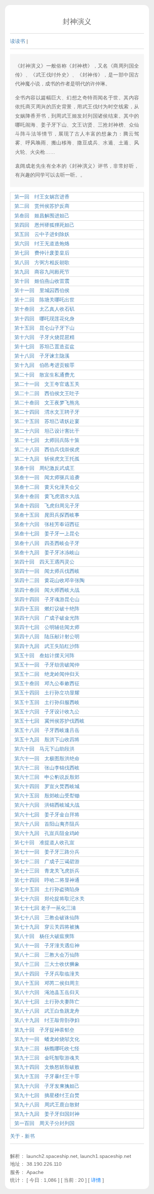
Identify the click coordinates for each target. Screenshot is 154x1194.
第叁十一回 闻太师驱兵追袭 (47, 477)
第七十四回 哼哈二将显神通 (47, 880)
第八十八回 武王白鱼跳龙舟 (47, 1011)
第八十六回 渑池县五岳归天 (47, 992)
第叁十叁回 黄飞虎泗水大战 (47, 496)
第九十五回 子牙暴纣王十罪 (47, 1076)
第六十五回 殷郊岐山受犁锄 (47, 796)
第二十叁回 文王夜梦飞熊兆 (47, 403)
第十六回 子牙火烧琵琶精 (44, 337)
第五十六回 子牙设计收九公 (47, 711)
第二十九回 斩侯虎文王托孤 (47, 459)
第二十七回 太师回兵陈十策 (47, 440)
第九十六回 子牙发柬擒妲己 (47, 1086)
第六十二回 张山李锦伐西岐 (47, 768)
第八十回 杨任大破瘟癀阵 (44, 936)
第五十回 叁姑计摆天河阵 (44, 655)
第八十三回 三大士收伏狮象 (47, 964)
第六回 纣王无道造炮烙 (41, 243)
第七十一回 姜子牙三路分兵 (47, 852)
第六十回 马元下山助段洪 (44, 749)
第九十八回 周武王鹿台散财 (47, 1104)
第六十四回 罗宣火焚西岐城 (47, 786)
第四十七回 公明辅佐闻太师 (47, 627)
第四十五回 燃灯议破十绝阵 (47, 608)
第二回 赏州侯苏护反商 (41, 206)
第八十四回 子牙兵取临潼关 (47, 974)
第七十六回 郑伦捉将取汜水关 (49, 898)
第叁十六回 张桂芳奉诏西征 (47, 524)
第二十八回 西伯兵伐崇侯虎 (47, 449)
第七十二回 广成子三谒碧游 (47, 861)
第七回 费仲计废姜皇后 (41, 253)
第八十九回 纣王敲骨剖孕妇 (47, 1020)
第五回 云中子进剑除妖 (41, 234)
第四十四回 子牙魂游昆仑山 (47, 599)
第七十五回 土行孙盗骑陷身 (47, 889)
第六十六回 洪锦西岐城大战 (47, 805)
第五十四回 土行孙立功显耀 (47, 693)
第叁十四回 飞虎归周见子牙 (47, 505)
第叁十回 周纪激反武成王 (44, 468)
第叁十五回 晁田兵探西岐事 (47, 515)
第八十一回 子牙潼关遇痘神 (47, 945)
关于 (15, 1136)
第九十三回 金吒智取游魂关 (47, 1058)
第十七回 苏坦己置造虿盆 (44, 346)
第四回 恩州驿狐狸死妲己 (44, 225)
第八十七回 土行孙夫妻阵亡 (47, 1001)
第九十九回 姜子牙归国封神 (47, 1114)
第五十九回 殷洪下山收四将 (47, 739)
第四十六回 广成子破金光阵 (47, 618)
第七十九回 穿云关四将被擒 (47, 927)
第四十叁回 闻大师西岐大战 (47, 590)
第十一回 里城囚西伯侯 (41, 290)
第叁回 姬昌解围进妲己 (41, 215)
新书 (30, 1136)
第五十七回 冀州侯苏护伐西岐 (49, 721)
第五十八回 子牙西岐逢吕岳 (47, 730)
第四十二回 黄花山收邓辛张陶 (49, 580)
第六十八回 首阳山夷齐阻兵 (47, 824)
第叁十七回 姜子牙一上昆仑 (47, 533)
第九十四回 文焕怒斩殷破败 (47, 1067)
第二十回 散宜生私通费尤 (44, 375)
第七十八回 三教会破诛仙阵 (47, 917)
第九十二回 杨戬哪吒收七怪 (47, 1048)
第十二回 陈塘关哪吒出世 (44, 300)
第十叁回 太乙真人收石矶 (44, 309)
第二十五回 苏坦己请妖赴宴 (47, 421)
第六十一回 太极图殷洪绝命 (47, 758)
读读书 (17, 41)
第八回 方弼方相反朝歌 (41, 262)
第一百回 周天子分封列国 (44, 1123)
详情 (96, 1180)
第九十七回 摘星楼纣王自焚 (47, 1095)
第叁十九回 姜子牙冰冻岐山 (47, 552)
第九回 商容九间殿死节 (41, 272)
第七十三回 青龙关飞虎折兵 (47, 871)
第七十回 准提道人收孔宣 (44, 842)
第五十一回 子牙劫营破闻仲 (47, 665)
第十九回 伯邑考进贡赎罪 (44, 365)
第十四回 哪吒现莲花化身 (44, 318)
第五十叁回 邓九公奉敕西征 (47, 683)
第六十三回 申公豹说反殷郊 (47, 777)
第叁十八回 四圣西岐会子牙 (47, 543)
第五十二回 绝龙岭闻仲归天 (47, 674)
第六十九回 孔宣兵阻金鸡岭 (47, 833)
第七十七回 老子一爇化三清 (45, 908)
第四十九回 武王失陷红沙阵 (47, 646)
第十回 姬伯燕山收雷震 (41, 281)
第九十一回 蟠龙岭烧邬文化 (47, 1039)
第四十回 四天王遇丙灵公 (44, 562)
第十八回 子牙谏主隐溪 (41, 356)
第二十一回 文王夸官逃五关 (47, 384)
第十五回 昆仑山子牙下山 (44, 328)
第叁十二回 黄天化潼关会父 (47, 487)
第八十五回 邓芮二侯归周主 (47, 983)
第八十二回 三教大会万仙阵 (47, 955)
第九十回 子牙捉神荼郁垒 (44, 1030)
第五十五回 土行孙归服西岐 (47, 702)
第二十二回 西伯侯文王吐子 (47, 393)
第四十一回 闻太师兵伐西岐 (47, 571)
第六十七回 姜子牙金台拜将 (47, 814)
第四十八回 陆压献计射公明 (47, 636)
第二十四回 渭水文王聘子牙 (47, 412)
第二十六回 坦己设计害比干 (47, 431)
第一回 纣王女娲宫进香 (41, 197)
